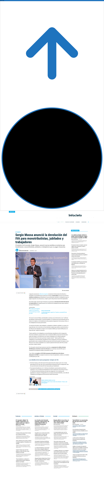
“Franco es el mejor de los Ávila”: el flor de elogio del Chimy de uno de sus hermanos (80, 456)
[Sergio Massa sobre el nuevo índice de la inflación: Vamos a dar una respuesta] (35, 381)
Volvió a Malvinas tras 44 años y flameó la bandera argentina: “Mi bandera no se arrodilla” (23, 442)
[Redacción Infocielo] (17, 250)
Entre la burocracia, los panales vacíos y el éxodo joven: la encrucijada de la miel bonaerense (61, 462)
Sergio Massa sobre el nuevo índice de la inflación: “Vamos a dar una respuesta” (54, 382)
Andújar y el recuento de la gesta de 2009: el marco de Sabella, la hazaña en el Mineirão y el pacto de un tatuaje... (80, 448)
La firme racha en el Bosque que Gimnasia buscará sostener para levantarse (79, 439)
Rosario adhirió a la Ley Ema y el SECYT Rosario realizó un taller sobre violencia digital (61, 421)
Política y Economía (20, 230)
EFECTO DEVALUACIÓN (45, 310)
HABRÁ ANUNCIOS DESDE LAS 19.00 (48, 380)
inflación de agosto (43, 294)
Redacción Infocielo (23, 250)
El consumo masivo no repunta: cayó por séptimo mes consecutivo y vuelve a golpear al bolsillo (79, 246)
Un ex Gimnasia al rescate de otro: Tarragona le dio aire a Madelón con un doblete (80, 431)
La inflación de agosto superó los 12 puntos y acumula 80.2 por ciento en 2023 (54, 313)
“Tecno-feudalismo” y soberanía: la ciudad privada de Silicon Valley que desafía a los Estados (23, 460)
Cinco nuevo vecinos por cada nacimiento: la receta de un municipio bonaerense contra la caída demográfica (61, 443)
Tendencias (17, 416)
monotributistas (51, 389)
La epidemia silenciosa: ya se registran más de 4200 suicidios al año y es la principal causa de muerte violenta (61, 452)
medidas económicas (42, 389)
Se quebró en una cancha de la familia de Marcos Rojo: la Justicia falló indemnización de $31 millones (42, 434)
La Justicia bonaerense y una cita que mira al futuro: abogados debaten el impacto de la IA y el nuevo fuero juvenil (42, 449)
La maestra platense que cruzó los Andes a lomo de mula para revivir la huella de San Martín (61, 434)
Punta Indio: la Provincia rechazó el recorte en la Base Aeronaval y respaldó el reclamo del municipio (79, 255)
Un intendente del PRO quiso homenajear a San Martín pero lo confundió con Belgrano (79, 263)
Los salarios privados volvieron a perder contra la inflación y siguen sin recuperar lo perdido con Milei (79, 236)
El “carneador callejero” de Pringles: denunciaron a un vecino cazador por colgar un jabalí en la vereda (22, 422)
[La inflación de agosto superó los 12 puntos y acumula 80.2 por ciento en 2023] (35, 312)
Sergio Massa (57, 389)
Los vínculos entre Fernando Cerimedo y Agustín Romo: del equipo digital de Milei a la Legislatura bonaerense (42, 422)
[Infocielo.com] (75, 215)
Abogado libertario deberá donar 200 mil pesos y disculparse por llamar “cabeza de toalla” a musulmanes (42, 460)
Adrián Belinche (18, 425)
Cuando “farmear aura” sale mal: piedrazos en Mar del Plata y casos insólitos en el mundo (22, 451)
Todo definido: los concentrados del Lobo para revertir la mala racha (80, 421)
